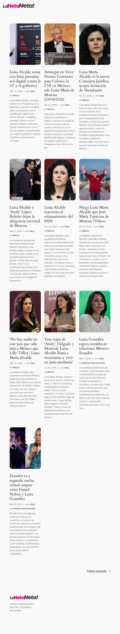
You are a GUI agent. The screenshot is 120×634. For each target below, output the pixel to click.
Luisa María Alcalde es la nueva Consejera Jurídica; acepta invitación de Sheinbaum (94, 81)
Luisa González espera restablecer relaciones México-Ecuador (94, 346)
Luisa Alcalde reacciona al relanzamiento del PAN (58, 214)
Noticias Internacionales (93, 363)
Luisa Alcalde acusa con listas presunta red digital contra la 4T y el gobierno (25, 79)
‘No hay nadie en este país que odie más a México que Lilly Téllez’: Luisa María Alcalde (25, 348)
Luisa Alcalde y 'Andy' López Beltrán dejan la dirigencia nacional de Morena (25, 216)
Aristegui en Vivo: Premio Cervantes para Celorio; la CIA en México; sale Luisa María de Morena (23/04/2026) (59, 86)
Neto (32, 91)
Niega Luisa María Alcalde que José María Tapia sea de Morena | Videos (94, 214)
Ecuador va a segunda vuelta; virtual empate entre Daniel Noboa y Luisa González (22, 487)
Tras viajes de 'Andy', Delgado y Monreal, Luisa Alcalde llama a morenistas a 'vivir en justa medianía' (59, 350)
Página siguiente (98, 571)
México (16, 95)
